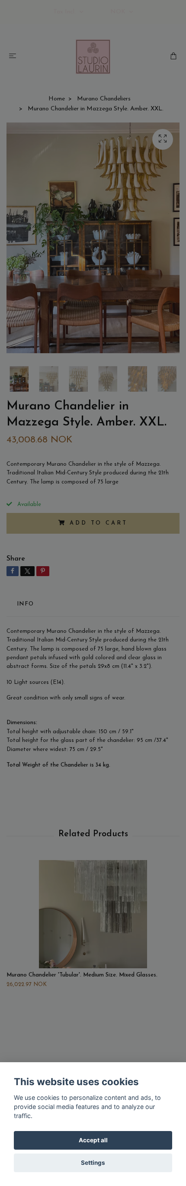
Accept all (93, 1140)
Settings (93, 1162)
